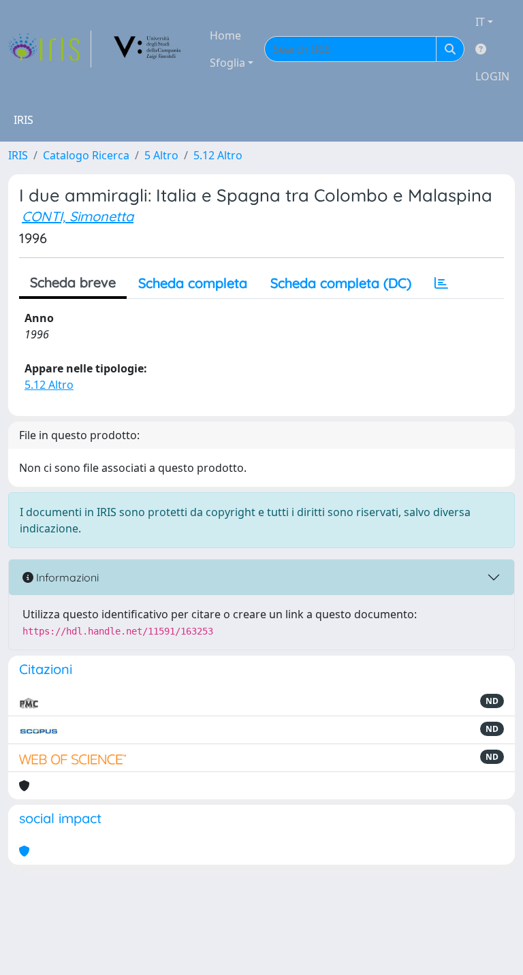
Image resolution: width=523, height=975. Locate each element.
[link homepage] (49, 49)
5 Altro (161, 155)
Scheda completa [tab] (192, 282)
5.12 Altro (217, 155)
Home (225, 35)
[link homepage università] (147, 49)
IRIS (18, 155)
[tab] (441, 283)
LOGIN (492, 76)
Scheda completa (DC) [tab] (340, 282)
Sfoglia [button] (227, 62)
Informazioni (66, 577)
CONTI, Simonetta (77, 216)
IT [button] (480, 21)
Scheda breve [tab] (73, 282)
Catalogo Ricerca (86, 155)
